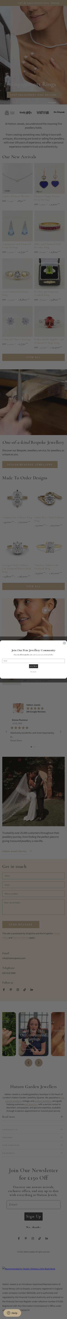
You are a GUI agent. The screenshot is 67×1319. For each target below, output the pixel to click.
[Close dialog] (64, 643)
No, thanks (33, 671)
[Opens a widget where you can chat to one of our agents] (12, 1313)
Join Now (33, 666)
